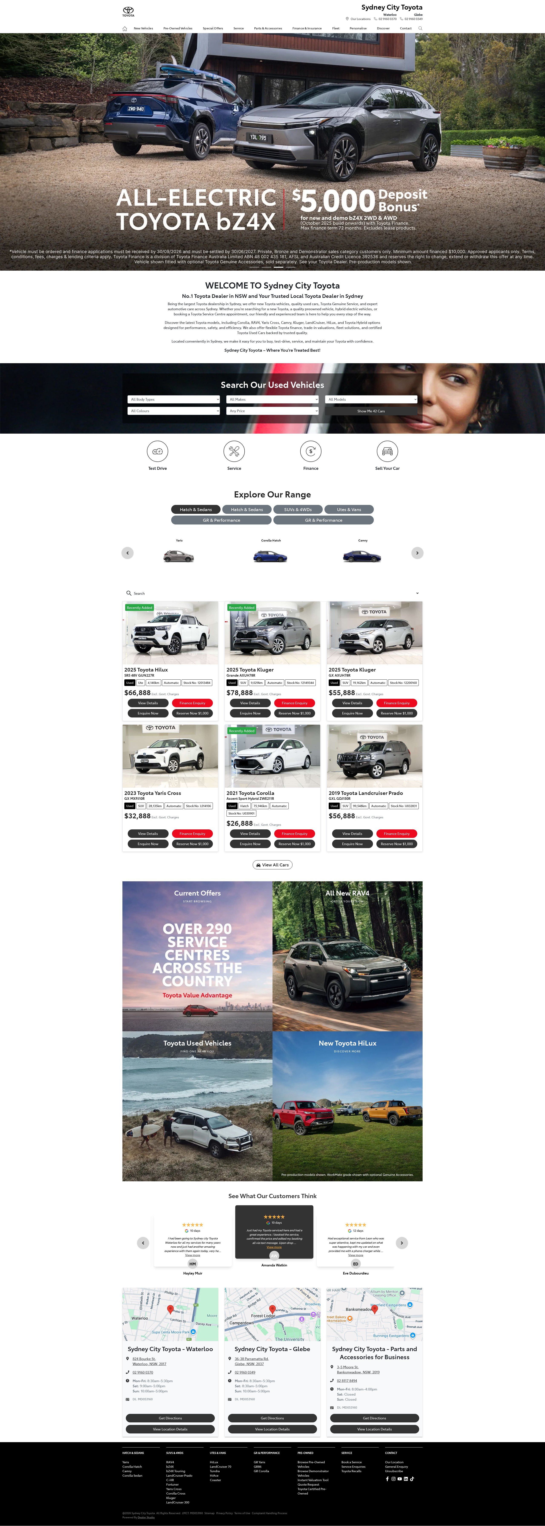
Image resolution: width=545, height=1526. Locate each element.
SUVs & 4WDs (298, 509)
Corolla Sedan (132, 1475)
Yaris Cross (174, 1489)
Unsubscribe (394, 1471)
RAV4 (170, 1462)
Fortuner (172, 1484)
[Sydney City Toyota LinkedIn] (407, 1479)
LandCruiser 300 (177, 1502)
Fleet (336, 28)
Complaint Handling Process (269, 1513)
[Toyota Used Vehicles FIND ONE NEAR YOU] (197, 1105)
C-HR (170, 1480)
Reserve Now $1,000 (192, 713)
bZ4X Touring (175, 1471)
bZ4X (170, 1466)
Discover (383, 28)
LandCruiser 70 (220, 1466)
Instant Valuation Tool (313, 1480)
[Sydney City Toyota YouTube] (400, 1479)
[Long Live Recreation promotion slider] (290, 267)
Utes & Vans (349, 509)
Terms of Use (242, 1513)
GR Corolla (261, 1471)
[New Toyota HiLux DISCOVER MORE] (347, 1105)
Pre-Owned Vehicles (178, 28)
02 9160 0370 (388, 19)
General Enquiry (396, 1466)
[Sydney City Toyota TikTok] (413, 1479)
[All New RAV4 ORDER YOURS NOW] (347, 955)
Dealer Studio (146, 1517)
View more (192, 1255)
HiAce (214, 1475)
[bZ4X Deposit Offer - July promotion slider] (278, 267)
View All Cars (275, 864)
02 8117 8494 (347, 1380)
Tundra (215, 1471)
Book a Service (351, 1462)
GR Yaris (259, 1462)
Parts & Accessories (268, 28)
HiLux (214, 1462)
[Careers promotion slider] (266, 267)
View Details (148, 702)
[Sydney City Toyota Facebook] (388, 1479)
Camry (127, 1471)
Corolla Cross (175, 1493)
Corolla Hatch (132, 1466)
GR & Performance (221, 520)
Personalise (358, 28)
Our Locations (361, 19)
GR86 (257, 1466)
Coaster (215, 1480)
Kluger (171, 1498)
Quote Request (308, 1484)
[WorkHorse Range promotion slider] (254, 267)
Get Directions (170, 1418)
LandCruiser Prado (179, 1475)
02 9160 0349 (414, 19)
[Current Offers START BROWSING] (197, 955)
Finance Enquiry (192, 702)
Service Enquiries (353, 1466)
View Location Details (170, 1429)
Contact (406, 28)
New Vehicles (143, 28)
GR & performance (323, 520)
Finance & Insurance (307, 28)
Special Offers (213, 28)
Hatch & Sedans (196, 509)
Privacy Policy (224, 1513)
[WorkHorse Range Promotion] (272, 152)
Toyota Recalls (351, 1471)
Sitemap (209, 1513)
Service (239, 28)
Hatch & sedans (247, 509)
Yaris (125, 1462)
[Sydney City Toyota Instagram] (394, 1479)
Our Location (394, 1462)
